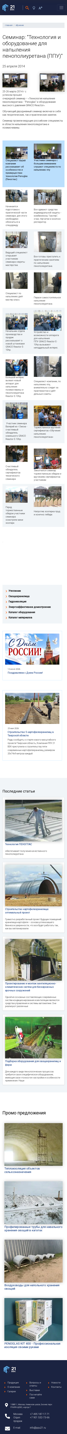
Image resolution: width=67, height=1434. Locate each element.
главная (8, 25)
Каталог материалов (20, 617)
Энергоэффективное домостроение (30, 606)
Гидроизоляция (17, 601)
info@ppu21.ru (38, 1427)
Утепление (15, 590)
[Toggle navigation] (61, 8)
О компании (13, 1387)
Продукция (13, 1382)
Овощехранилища (19, 596)
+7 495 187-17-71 (40, 1414)
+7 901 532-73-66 (40, 1417)
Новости (55, 1382)
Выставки (34, 1390)
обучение (20, 25)
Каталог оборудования (22, 612)
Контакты (56, 1387)
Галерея (11, 1391)
